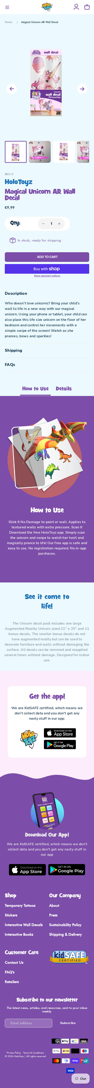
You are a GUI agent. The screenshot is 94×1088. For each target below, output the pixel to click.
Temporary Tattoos (20, 905)
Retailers (12, 982)
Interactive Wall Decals (24, 925)
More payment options (47, 276)
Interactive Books (19, 934)
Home (8, 22)
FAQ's (9, 972)
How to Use (35, 389)
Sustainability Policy (65, 925)
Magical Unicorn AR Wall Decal (39, 22)
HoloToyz (18, 182)
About (54, 905)
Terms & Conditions (33, 1052)
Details (64, 389)
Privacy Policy (14, 1052)
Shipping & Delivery (65, 934)
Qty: (15, 223)
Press (53, 915)
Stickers (11, 915)
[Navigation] (7, 7)
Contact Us (14, 962)
